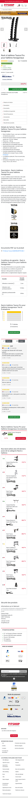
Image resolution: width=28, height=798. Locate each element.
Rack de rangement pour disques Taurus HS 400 (11, 477)
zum (9, 730)
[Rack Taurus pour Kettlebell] (16, 557)
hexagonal (5, 154)
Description (6, 105)
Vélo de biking (6, 771)
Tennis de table (6, 769)
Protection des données (20, 743)
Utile (4, 357)
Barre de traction (19, 787)
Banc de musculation (20, 769)
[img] (13, 75)
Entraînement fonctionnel (6, 784)
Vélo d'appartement (19, 760)
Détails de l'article (8, 102)
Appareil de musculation (5, 766)
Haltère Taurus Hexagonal (14, 432)
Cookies (4, 745)
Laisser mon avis (14, 332)
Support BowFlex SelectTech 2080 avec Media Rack (11, 506)
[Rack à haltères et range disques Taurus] (16, 543)
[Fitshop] (9, 5)
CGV (3, 743)
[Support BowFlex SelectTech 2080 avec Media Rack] (16, 501)
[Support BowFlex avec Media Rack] (16, 458)
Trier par (8, 341)
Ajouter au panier (17, 89)
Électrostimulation (7, 790)
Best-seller (6, 120)
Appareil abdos (18, 783)
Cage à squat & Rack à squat (20, 780)
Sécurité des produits (9, 123)
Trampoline (17, 765)
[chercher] (22, 5)
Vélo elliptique (6, 760)
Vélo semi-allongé (19, 774)
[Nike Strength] (10, 524)
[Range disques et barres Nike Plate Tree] (16, 516)
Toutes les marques (7, 793)
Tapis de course (6, 762)
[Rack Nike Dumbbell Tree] (16, 584)
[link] (7, 651)
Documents (6, 108)
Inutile (8, 357)
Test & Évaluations (8, 114)
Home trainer (18, 776)
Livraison (4, 748)
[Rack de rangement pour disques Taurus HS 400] (16, 472)
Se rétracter (14, 735)
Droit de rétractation (19, 748)
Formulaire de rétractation (5, 751)
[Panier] (26, 5)
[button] (4, 45)
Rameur (17, 762)
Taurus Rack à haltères (7, 9)
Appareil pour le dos (7, 787)
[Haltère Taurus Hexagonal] (4, 433)
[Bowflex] (10, 466)
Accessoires (7, 117)
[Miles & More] (14, 715)
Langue (21, 341)
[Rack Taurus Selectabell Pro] (16, 571)
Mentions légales (18, 745)
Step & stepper (6, 779)
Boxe (4, 774)
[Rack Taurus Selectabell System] (16, 530)
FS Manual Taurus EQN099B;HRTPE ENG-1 (13, 251)
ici (7, 158)
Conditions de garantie (9, 111)
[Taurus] (6, 18)
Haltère (17, 771)
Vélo (3, 776)
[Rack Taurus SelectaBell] (16, 487)
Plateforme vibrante (19, 790)
